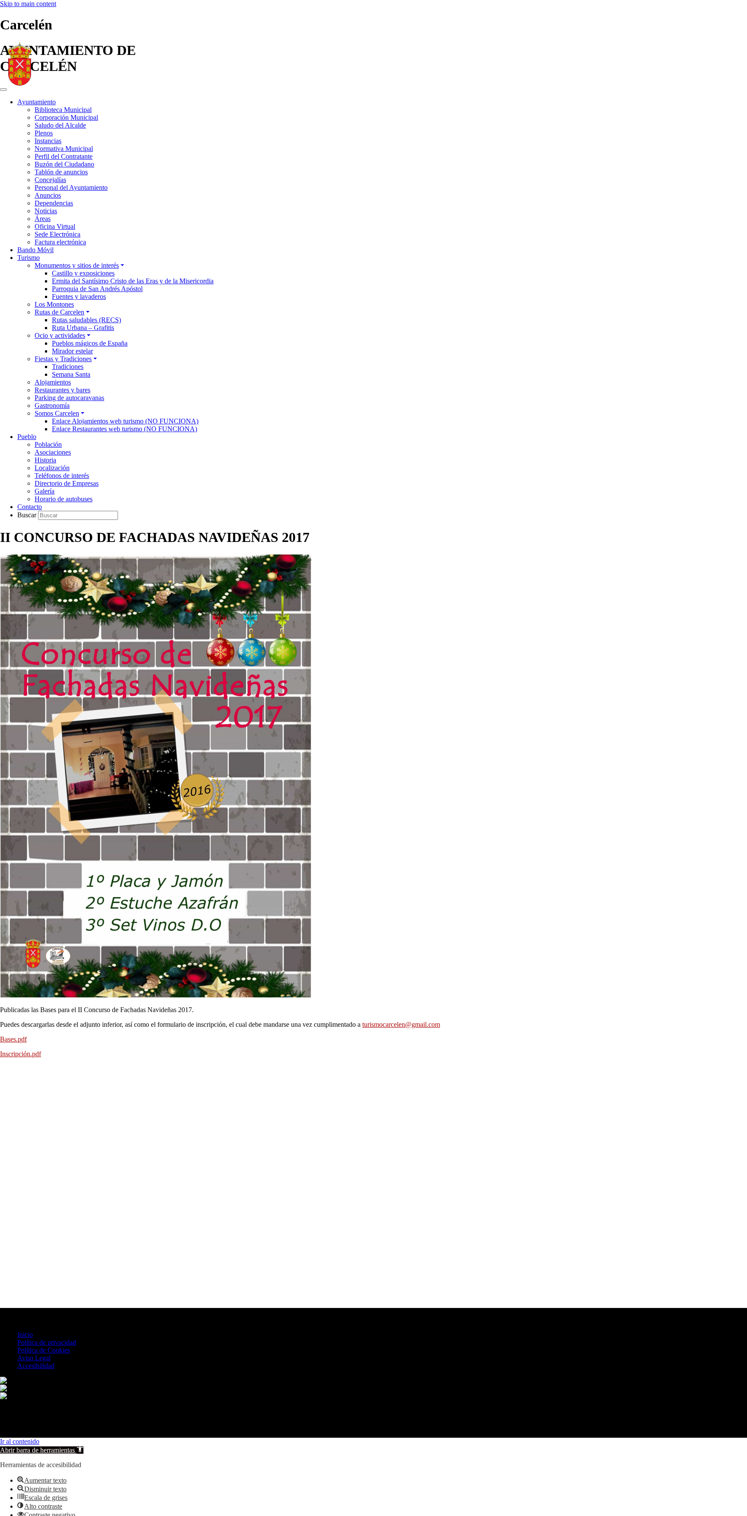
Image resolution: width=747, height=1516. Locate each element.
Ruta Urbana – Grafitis (83, 327)
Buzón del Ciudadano (64, 164)
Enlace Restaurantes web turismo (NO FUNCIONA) (124, 429)
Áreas (43, 218)
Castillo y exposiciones (83, 273)
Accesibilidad (35, 1365)
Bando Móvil (35, 249)
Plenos (44, 133)
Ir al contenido (19, 1441)
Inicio (25, 1334)
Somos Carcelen (57, 413)
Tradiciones (67, 366)
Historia (45, 460)
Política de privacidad (46, 1342)
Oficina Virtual (55, 226)
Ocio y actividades (60, 335)
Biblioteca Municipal (63, 109)
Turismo (28, 257)
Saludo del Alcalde (60, 125)
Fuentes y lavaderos (79, 296)
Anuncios (48, 195)
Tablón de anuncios (61, 172)
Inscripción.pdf (20, 1054)
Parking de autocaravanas (69, 397)
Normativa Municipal (64, 148)
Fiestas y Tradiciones (63, 358)
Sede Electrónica (57, 234)
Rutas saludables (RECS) (86, 320)
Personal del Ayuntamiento (71, 187)
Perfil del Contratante (64, 156)
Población (48, 444)
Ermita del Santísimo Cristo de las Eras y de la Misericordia (133, 281)
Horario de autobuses (64, 499)
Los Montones (54, 304)
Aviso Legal (34, 1358)
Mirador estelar (72, 351)
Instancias (48, 140)
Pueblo (26, 436)
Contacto (29, 506)
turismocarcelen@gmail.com (401, 1024)
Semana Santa (71, 374)
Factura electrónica (60, 242)
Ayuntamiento (36, 102)
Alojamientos (53, 382)
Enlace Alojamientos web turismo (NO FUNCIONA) (125, 421)
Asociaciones (53, 452)
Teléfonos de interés (62, 475)
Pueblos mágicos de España (90, 343)
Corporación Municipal (66, 117)
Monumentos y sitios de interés (77, 265)
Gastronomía (52, 405)
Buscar (27, 515)
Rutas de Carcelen (59, 312)
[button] (41, 1450)
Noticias (46, 211)
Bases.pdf (13, 1039)
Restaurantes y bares (62, 390)
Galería (44, 491)
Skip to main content (28, 3)
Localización (52, 467)
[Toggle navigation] (3, 89)
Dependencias (54, 203)
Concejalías (50, 179)
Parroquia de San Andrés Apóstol (97, 288)
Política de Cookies (43, 1350)
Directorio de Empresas (67, 483)
